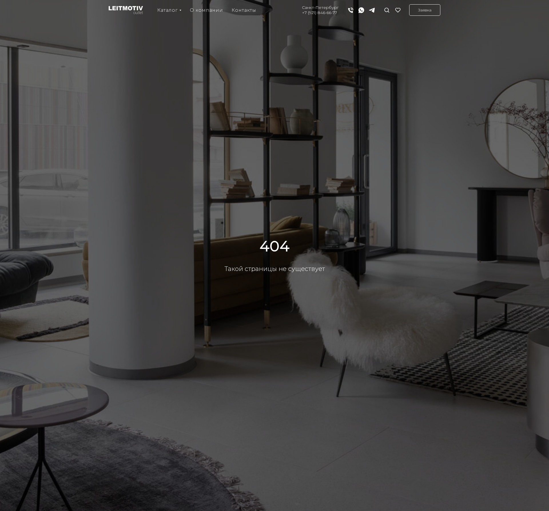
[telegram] (371, 10)
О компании (206, 10)
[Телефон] (350, 10)
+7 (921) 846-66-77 (319, 12)
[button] (386, 10)
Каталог (167, 10)
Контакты (244, 10)
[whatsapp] (361, 10)
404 (275, 246)
